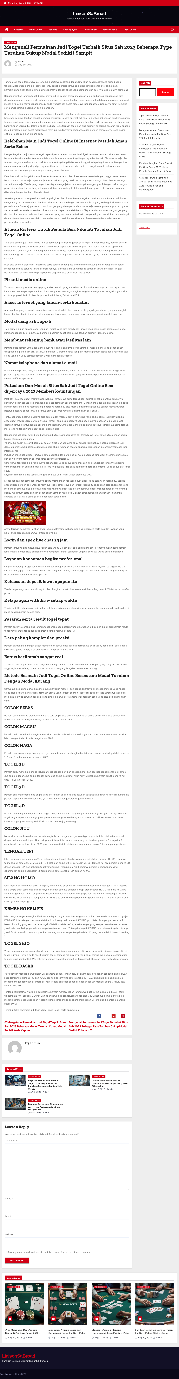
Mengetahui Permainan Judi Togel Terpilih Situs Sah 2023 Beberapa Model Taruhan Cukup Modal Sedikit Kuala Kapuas (35, 1026)
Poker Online (36, 29)
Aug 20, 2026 (145, 1337)
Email (8, 1216)
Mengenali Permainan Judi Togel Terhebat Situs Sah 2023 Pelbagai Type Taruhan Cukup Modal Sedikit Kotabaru (98, 1026)
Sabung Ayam (70, 29)
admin (21, 61)
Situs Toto (144, 227)
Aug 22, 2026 (58, 1337)
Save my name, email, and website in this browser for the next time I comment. (49, 1252)
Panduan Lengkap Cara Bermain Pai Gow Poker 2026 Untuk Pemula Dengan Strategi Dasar (156, 167)
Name (9, 1198)
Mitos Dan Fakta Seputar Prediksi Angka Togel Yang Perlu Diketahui (110, 1083)
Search (145, 83)
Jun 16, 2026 (34, 1112)
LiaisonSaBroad (89, 13)
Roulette (53, 29)
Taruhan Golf (90, 29)
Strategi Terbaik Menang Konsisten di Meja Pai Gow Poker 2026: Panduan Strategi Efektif (111, 1333)
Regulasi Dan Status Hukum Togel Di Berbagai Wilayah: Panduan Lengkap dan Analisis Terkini (45, 1084)
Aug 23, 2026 (15, 1337)
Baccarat (18, 29)
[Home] (6, 29)
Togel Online (129, 29)
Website (9, 1234)
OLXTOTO (21, 1374)
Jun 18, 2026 (34, 1092)
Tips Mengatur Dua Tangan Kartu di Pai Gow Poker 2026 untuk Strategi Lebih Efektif (154, 119)
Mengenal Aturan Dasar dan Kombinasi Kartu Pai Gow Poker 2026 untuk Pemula (156, 134)
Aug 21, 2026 (102, 1337)
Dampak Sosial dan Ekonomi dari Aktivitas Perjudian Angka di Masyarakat (46, 1107)
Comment (11, 1140)
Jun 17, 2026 (98, 1089)
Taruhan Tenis (110, 29)
